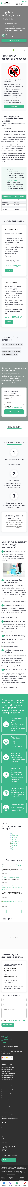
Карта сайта (4, 1142)
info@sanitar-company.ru (8, 1153)
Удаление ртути (5, 1116)
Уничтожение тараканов (7, 1077)
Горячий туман (11, 282)
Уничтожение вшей (6, 1093)
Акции (2, 1132)
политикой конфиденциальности (14, 407)
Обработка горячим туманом (8, 1104)
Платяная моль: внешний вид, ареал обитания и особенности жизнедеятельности (13, 870)
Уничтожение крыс (6, 1108)
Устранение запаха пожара (8, 1073)
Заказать (9, 270)
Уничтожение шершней (7, 1089)
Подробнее (14, 106)
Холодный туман (12, 229)
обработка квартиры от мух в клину (11, 351)
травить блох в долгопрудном (9, 354)
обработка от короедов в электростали (12, 344)
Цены (2, 1130)
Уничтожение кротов (6, 1112)
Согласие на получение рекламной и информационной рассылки (23, 1180)
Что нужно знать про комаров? (10, 879)
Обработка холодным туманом (9, 1106)
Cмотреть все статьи (14, 911)
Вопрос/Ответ (4, 1138)
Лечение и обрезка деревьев (8, 1114)
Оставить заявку (14, 40)
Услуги (3, 1127)
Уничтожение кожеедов (7, 1095)
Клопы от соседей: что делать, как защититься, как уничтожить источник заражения (11, 893)
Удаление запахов (5, 1071)
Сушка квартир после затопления (9, 1118)
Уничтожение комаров (6, 1091)
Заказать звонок (9, 1160)
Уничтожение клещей (6, 1085)
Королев (25, 1)
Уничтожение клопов (6, 1079)
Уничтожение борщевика (7, 1067)
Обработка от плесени (7, 1069)
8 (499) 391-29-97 (19, 3)
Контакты (3, 1140)
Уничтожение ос (5, 1087)
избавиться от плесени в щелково (11, 347)
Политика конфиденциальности (13, 1178)
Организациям (5, 1136)
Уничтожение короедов (7, 1083)
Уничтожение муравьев (7, 1081)
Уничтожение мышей (6, 1110)
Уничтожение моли (6, 1102)
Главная (3, 1126)
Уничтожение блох (5, 1100)
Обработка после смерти (7, 1075)
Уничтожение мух (5, 1097)
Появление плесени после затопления (12, 903)
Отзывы (3, 1134)
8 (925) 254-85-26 (19, 4)
